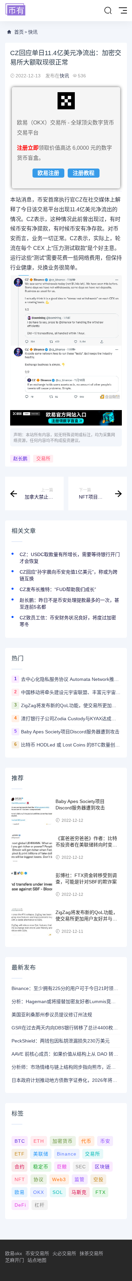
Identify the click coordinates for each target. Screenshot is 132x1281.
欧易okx (13, 1253)
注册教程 (83, 173)
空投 (98, 1179)
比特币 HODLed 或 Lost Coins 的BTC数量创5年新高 (70, 744)
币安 (105, 1141)
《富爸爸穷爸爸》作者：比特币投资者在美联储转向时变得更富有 (86, 845)
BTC (20, 1141)
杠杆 (40, 1205)
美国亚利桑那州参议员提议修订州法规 (52, 1014)
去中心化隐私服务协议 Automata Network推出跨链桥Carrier (70, 679)
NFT (20, 1179)
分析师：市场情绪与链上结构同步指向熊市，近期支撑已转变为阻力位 (66, 1067)
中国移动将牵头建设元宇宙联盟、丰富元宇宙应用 (70, 692)
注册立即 (28, 148)
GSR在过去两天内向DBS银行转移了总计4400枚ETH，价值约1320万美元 (66, 1027)
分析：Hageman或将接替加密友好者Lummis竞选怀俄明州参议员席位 (66, 1001)
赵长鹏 (20, 458)
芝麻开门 (14, 1260)
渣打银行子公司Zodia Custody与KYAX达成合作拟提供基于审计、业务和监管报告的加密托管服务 (70, 718)
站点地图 (36, 1260)
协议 (39, 1179)
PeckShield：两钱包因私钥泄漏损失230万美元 (61, 1041)
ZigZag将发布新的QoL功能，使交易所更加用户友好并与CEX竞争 (70, 705)
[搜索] (108, 10)
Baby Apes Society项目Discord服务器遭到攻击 (70, 731)
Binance (66, 1154)
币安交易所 (37, 1253)
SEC (80, 1166)
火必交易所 (64, 1253)
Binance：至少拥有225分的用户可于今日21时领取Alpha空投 (66, 988)
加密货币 (62, 1141)
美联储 (40, 1154)
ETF (20, 1154)
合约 (20, 1166)
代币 (86, 1141)
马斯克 (79, 1192)
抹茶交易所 (91, 1253)
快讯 (33, 32)
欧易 (20, 1192)
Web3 (59, 1179)
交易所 (43, 458)
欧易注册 (48, 173)
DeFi (20, 1205)
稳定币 (40, 1166)
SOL (57, 1192)
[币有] (15, 10)
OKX (38, 1192)
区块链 (102, 1166)
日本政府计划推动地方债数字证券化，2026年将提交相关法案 (66, 1080)
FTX (100, 1192)
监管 (79, 1179)
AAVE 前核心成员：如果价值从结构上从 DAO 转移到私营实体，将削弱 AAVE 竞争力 (66, 1054)
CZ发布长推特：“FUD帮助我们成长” (58, 589)
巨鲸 (62, 1166)
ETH (39, 1141)
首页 (19, 32)
